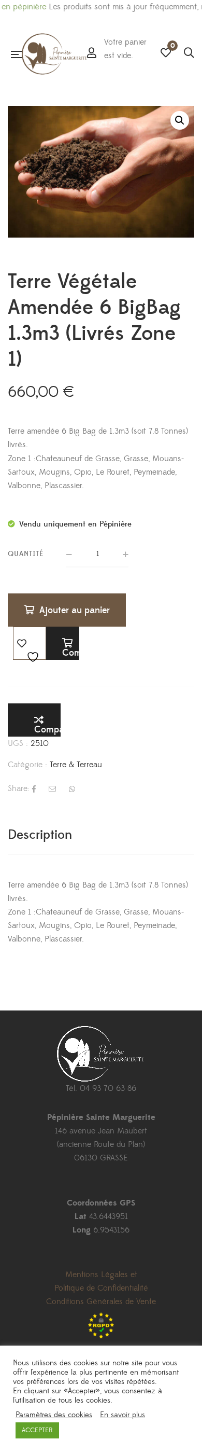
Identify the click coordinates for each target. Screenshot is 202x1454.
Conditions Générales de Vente (101, 1301)
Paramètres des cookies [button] (54, 1415)
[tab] (101, 835)
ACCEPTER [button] (37, 1430)
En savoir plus (122, 1415)
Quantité (26, 554)
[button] (179, 120)
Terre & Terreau (76, 764)
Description (40, 835)
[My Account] (91, 54)
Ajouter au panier (74, 610)
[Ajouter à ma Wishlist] (29, 643)
